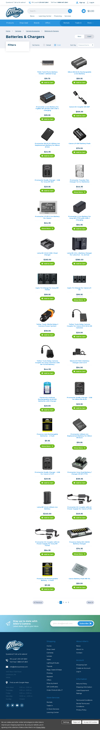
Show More (78, 192)
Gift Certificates (52, 687)
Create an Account (83, 668)
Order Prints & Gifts (54, 690)
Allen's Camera (14, 12)
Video (49, 659)
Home (49, 646)
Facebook (8, 705)
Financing (58, 16)
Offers (47, 23)
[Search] (50, 11)
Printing (49, 673)
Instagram (22, 705)
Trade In (50, 705)
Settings (66, 722)
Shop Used (24, 23)
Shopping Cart (81, 665)
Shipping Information (84, 687)
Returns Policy (81, 684)
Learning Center (45, 16)
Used (89, 36)
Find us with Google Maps (19, 682)
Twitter (12, 705)
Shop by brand (52, 683)
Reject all (76, 722)
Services (68, 16)
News (32, 16)
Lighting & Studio (53, 663)
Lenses (49, 656)
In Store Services (53, 709)
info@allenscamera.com (19, 667)
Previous (38, 602)
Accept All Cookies (90, 722)
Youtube (17, 705)
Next (90, 602)
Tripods (49, 666)
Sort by (73, 45)
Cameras (50, 653)
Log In (78, 671)
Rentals (49, 702)
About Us (79, 649)
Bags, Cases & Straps (54, 670)
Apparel (50, 676)
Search (70, 11)
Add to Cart (48, 82)
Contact (79, 653)
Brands (36, 23)
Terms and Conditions (84, 700)
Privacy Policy (81, 710)
